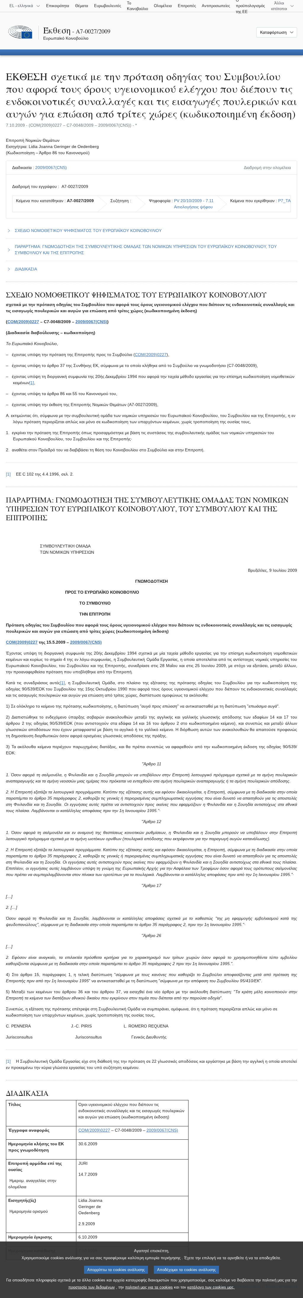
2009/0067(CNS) (51, 167)
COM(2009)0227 (23, 321)
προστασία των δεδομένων (91, 1287)
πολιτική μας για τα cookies (149, 1287)
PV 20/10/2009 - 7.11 (194, 200)
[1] (31, 382)
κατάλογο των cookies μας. (211, 1287)
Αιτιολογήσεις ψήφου (193, 206)
